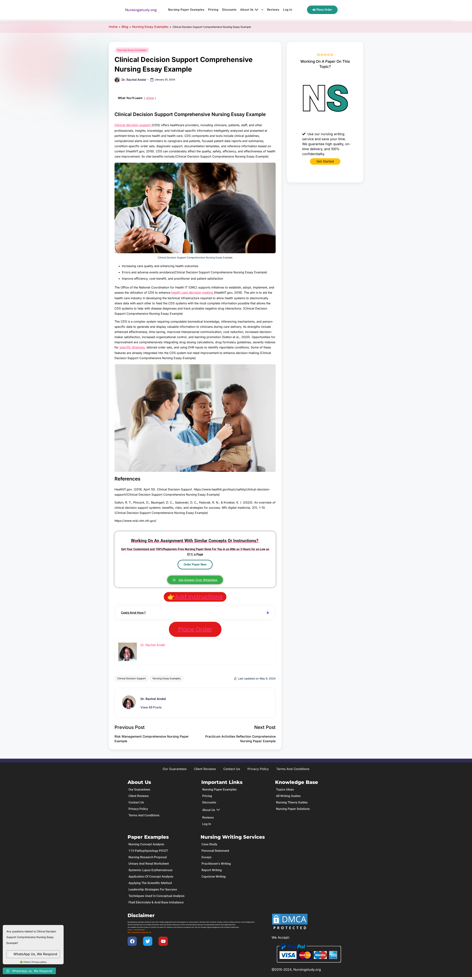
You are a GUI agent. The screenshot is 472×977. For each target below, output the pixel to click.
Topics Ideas (285, 789)
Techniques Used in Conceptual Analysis (157, 896)
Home (113, 27)
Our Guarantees (175, 769)
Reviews (273, 9)
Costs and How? (133, 612)
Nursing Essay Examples (150, 27)
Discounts (229, 9)
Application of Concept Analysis (151, 876)
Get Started (325, 161)
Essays (206, 857)
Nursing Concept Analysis (146, 844)
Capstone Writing (214, 876)
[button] (195, 612)
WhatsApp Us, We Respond (35, 954)
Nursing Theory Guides (292, 802)
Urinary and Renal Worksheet (149, 863)
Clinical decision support (133, 125)
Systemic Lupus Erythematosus (151, 870)
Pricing (213, 9)
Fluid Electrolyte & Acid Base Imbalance (156, 902)
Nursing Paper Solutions (293, 809)
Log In (287, 9)
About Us (247, 9)
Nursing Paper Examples (186, 9)
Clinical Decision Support (131, 678)
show (150, 98)
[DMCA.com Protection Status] (289, 922)
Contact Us (231, 769)
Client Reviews (205, 769)
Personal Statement (215, 851)
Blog (125, 27)
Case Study (209, 844)
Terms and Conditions (292, 769)
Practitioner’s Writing (216, 863)
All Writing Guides (288, 796)
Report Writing (212, 870)
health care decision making (192, 292)
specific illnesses (132, 347)
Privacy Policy (258, 769)
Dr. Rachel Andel (153, 699)
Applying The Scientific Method (150, 883)
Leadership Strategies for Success (153, 889)
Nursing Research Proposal (148, 857)
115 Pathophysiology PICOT (148, 851)
